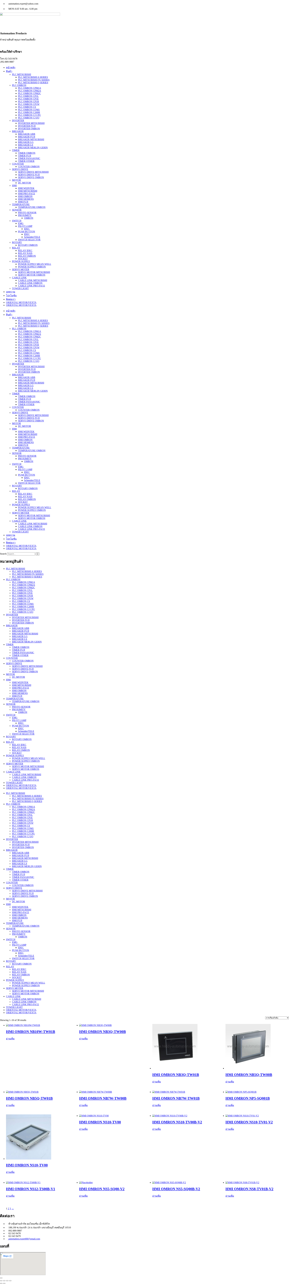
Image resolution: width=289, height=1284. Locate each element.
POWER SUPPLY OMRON (32, 266)
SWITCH (16, 220)
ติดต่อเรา (11, 299)
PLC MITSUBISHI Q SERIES (33, 82)
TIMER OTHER (26, 161)
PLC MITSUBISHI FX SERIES (34, 80)
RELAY (16, 248)
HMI (14, 185)
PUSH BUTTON (26, 231)
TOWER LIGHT (20, 288)
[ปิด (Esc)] (10, 1280)
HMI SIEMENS (26, 199)
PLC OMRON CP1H (28, 101)
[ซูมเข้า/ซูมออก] (1, 1280)
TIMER (16, 150)
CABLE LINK (19, 277)
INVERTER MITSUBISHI (31, 123)
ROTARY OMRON (28, 245)
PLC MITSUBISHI (21, 74)
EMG (20, 223)
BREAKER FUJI (26, 136)
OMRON (28, 218)
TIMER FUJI (24, 155)
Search (3, 553)
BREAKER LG (26, 142)
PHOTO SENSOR (27, 212)
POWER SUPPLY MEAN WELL (34, 264)
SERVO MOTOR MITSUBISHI (34, 272)
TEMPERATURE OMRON (31, 207)
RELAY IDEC (25, 250)
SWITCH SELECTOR (29, 239)
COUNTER (18, 164)
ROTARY (17, 242)
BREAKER (18, 131)
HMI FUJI (23, 201)
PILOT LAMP (25, 226)
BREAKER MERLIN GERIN (33, 147)
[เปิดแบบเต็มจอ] (4, 1280)
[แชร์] (7, 1280)
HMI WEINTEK (26, 188)
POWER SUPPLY (21, 261)
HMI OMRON (25, 196)
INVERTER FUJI (27, 126)
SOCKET (23, 258)
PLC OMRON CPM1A (29, 88)
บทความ (10, 291)
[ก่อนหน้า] (1, 1283)
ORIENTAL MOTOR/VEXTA (21, 302)
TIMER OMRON (26, 153)
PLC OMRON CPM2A (29, 90)
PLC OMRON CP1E (28, 99)
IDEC (27, 229)
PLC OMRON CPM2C (29, 93)
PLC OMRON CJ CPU (29, 115)
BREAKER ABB (26, 134)
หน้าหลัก (10, 67)
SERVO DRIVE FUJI (29, 174)
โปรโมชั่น (11, 295)
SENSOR (17, 210)
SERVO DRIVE (20, 169)
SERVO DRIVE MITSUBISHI (33, 172)
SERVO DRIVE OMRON (31, 177)
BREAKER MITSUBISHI (31, 139)
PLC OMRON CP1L (28, 96)
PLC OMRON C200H (29, 112)
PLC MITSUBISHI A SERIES (33, 77)
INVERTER (18, 120)
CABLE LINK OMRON (30, 283)
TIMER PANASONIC (29, 158)
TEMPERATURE (21, 204)
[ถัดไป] (4, 1283)
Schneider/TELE (32, 237)
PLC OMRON (19, 85)
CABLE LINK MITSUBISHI (32, 280)
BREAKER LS (25, 145)
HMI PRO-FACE (26, 193)
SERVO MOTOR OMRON (31, 275)
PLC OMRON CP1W (28, 104)
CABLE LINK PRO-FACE (31, 285)
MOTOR (16, 180)
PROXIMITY (25, 215)
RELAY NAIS (25, 253)
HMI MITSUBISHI (27, 191)
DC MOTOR (24, 182)
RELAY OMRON (27, 256)
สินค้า (9, 71)
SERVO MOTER (20, 269)
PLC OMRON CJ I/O (28, 117)
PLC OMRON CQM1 (29, 109)
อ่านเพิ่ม (10, 1038)
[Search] (37, 553)
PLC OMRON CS (27, 107)
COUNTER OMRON (29, 166)
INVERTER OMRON (29, 128)
